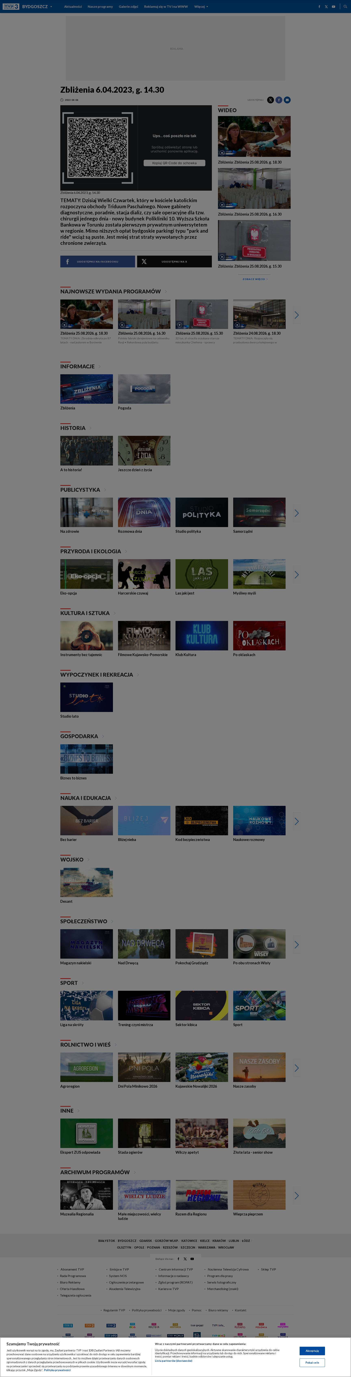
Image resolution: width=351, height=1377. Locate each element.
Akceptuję (312, 1350)
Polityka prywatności (57, 1370)
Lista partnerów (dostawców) (173, 1360)
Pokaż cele (312, 1362)
